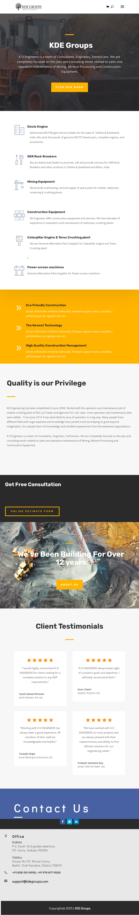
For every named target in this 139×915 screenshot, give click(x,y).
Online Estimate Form (32, 511)
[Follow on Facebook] (62, 821)
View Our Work (70, 87)
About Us (69, 584)
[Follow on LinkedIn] (76, 821)
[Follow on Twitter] (69, 821)
